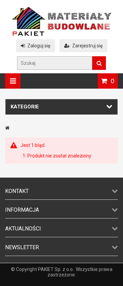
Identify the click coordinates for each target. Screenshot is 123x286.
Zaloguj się (38, 45)
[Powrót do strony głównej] (7, 128)
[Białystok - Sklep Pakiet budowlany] (61, 34)
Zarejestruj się (87, 45)
